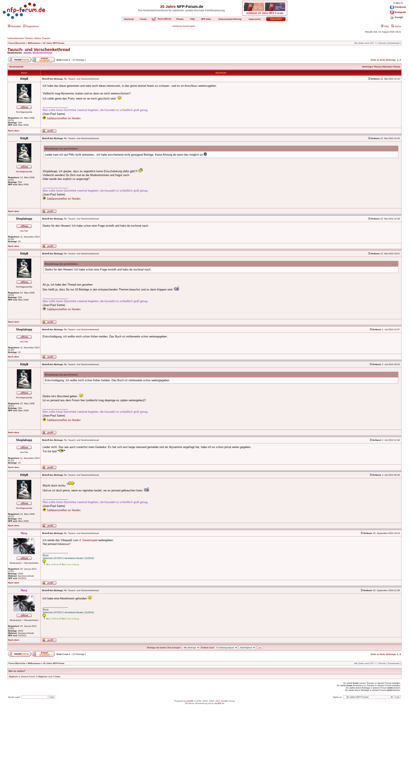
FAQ (386, 26)
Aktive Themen (42, 38)
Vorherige (391, 60)
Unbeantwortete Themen (20, 38)
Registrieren (32, 26)
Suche (397, 26)
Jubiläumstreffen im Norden (64, 118)
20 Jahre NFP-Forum (53, 43)
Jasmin (27, 52)
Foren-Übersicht (17, 43)
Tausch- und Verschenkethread (38, 49)
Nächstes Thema (391, 66)
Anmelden (15, 26)
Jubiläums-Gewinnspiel (183, 26)
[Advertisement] (204, 741)
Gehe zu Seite (378, 60)
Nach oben (13, 130)
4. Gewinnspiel (88, 540)
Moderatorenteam (42, 52)
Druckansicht (16, 66)
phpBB (190, 701)
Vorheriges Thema (371, 66)
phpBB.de (219, 703)
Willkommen (34, 43)
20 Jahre (168, 6)
